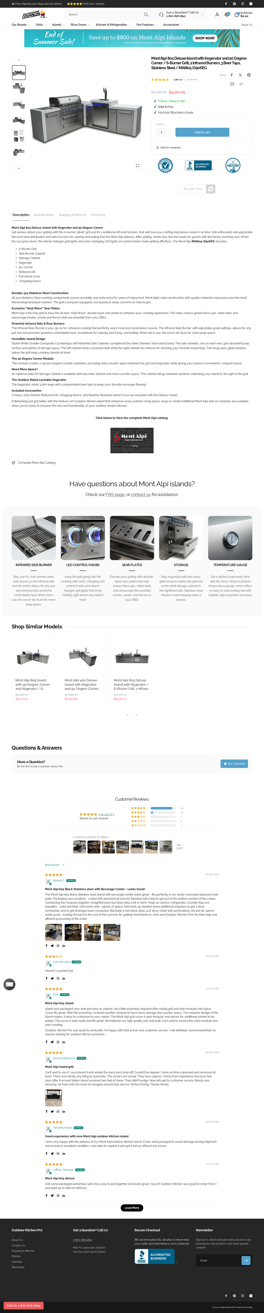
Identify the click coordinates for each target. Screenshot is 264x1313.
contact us (141, 494)
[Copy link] (241, 84)
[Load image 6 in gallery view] (18, 152)
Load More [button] (132, 1208)
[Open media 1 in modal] (86, 114)
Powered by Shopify (244, 1307)
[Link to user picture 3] (92, 932)
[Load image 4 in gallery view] (18, 120)
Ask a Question (236, 763)
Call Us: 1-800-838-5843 (23, 1305)
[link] (37, 4)
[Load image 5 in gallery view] (18, 136)
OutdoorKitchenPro (227, 1307)
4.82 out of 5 (106, 814)
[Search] (146, 14)
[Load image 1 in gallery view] (18, 73)
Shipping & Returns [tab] (73, 215)
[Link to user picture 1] (53, 932)
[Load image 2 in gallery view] (18, 88)
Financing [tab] (98, 215)
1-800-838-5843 (82, 1239)
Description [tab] (21, 215)
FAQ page (115, 494)
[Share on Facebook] (231, 75)
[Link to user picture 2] (73, 932)
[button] (243, 14)
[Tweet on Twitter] (240, 75)
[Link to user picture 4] (112, 932)
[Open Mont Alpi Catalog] (132, 452)
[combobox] (108, 14)
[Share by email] (232, 84)
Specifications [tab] (44, 215)
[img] (53, 875)
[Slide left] (19, 59)
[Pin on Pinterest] (249, 75)
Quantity (160, 124)
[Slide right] (19, 168)
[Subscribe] (246, 1260)
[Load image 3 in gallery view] (18, 104)
